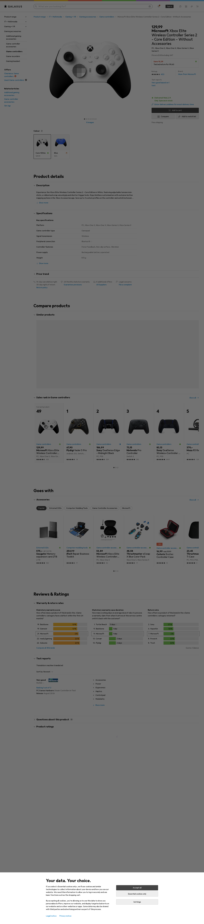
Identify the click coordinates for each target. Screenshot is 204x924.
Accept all (137, 888)
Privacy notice (65, 916)
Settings (137, 902)
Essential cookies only (137, 894)
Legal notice (51, 916)
